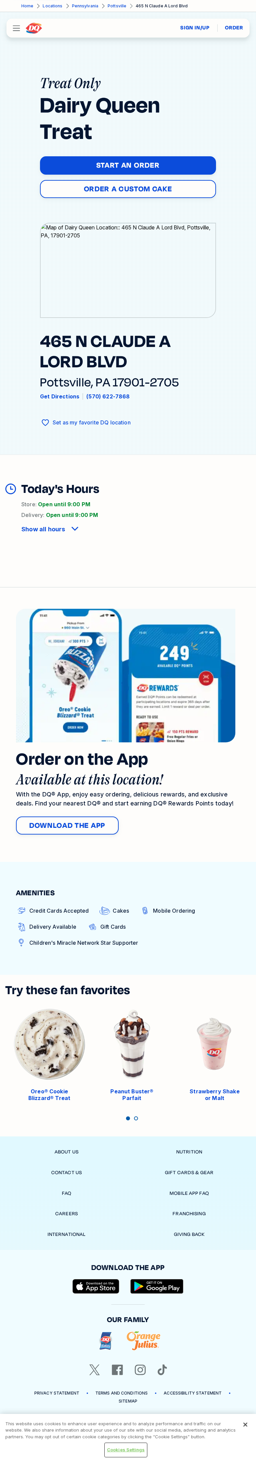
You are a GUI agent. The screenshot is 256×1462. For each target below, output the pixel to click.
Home (27, 5)
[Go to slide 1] (128, 1118)
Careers (66, 1213)
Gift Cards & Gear (189, 1172)
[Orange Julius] (143, 1341)
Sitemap (128, 1401)
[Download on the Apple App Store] (96, 1286)
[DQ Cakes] (105, 1341)
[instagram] (140, 1369)
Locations (52, 5)
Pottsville (117, 5)
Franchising (189, 1213)
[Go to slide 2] (136, 1118)
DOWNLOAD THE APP (67, 825)
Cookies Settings (126, 1449)
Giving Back (189, 1234)
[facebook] (117, 1369)
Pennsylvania (85, 5)
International (67, 1234)
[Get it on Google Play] (157, 1286)
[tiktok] (162, 1369)
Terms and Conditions (121, 1393)
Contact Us (66, 1172)
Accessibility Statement (193, 1393)
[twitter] (94, 1369)
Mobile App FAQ (189, 1193)
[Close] (245, 1424)
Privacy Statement (56, 1393)
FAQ (66, 1193)
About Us (67, 1151)
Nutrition (189, 1151)
